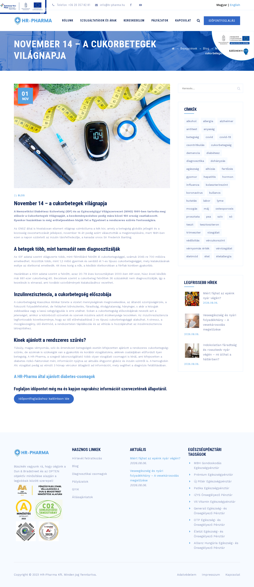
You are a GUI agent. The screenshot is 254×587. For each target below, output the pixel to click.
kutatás (191, 200)
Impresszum (211, 574)
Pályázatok (159, 20)
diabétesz (213, 153)
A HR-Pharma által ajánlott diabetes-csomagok (54, 376)
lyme (220, 200)
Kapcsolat (183, 20)
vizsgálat (213, 232)
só (230, 216)
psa (208, 216)
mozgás (191, 208)
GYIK (75, 489)
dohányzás (218, 160)
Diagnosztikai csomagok (89, 474)
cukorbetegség (221, 145)
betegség (192, 137)
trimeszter (193, 232)
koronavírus (194, 192)
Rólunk (67, 20)
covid (209, 137)
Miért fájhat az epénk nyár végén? (155, 458)
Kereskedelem (134, 20)
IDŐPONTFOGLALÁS (222, 20)
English (235, 5)
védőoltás (192, 240)
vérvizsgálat (224, 248)
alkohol (191, 121)
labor (206, 200)
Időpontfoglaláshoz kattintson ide (43, 398)
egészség (192, 168)
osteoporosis (224, 208)
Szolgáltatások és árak (98, 20)
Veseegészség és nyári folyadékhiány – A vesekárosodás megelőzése (154, 475)
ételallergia (223, 256)
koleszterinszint (217, 184)
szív (220, 216)
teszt (189, 224)
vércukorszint (215, 240)
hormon (227, 176)
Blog (21, 195)
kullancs (214, 192)
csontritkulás (195, 145)
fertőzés (227, 168)
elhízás (210, 168)
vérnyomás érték (197, 248)
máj (206, 208)
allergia (208, 121)
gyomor (191, 176)
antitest (191, 129)
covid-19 (225, 137)
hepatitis (210, 176)
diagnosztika (195, 160)
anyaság (209, 129)
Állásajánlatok (82, 497)
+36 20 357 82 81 (79, 5)
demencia (193, 153)
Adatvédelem (186, 574)
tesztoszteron (209, 224)
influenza (192, 184)
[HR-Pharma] (33, 20)
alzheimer (226, 121)
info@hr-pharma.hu (112, 5)
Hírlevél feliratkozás (87, 458)
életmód (192, 256)
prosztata (193, 216)
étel (207, 256)
